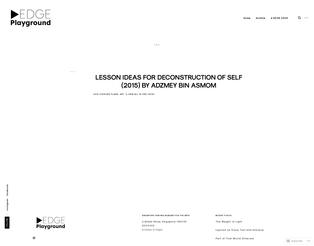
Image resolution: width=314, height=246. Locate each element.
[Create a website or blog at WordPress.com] (34, 238)
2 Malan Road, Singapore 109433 (164, 221)
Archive (260, 18)
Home (247, 18)
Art (122, 94)
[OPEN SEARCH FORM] (299, 18)
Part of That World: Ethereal (235, 238)
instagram (7, 205)
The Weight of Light (229, 221)
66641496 (148, 225)
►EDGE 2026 (279, 18)
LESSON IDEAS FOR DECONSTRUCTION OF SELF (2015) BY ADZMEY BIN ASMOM (168, 81)
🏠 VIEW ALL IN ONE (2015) (140, 94)
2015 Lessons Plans (105, 94)
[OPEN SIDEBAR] (306, 18)
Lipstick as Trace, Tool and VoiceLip (240, 229)
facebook (7, 190)
